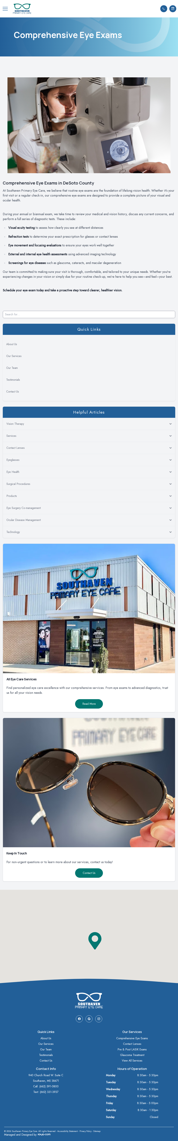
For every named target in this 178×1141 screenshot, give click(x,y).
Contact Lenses (132, 1044)
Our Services (14, 356)
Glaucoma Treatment (132, 1055)
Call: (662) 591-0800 (46, 1086)
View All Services (132, 1061)
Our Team (12, 368)
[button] (5, 8)
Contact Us (12, 392)
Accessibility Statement (67, 1131)
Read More (89, 704)
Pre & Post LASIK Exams (132, 1049)
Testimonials (13, 380)
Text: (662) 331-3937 (45, 1092)
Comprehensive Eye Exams (132, 1038)
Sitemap (96, 1131)
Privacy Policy (85, 1131)
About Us (11, 344)
